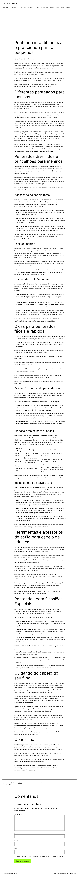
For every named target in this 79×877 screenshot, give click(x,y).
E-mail (17, 841)
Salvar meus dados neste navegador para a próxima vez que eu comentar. (40, 856)
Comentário (18, 814)
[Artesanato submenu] (9, 7)
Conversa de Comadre (9, 3)
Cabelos (20, 783)
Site (15, 848)
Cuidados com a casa (26, 7)
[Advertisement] (39, 28)
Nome (16, 833)
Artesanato (5, 7)
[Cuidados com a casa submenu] (32, 7)
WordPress (73, 873)
